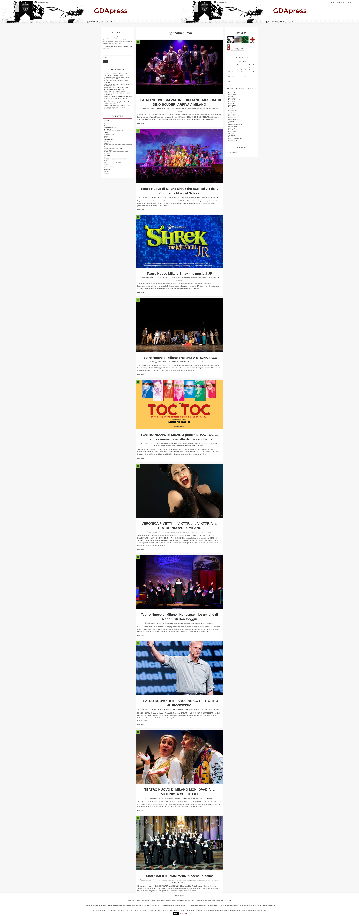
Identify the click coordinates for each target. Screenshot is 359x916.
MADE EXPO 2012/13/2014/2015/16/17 (115, 159)
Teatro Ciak (231, 103)
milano (193, 277)
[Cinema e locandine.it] (230, 39)
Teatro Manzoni (232, 98)
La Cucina (107, 155)
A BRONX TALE (175, 362)
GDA (153, 108)
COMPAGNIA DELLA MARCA (167, 108)
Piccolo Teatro (232, 112)
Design (106, 138)
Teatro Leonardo (232, 117)
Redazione (340, 2)
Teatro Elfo (231, 107)
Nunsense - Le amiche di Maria (186, 623)
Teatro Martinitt (232, 114)
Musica (106, 164)
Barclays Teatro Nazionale (235, 124)
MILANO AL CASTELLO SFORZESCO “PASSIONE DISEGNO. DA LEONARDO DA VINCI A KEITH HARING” (118, 98)
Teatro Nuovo (231, 101)
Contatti (348, 2)
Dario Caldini (164, 880)
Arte (105, 125)
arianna (185, 443)
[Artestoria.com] (237, 39)
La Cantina (107, 153)
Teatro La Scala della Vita (235, 138)
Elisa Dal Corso (173, 880)
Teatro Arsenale (232, 131)
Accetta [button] (176, 913)
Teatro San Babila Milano (235, 100)
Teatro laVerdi (232, 96)
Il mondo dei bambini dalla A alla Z (113, 148)
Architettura (107, 124)
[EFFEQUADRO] (230, 47)
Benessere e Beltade (110, 127)
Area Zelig (231, 121)
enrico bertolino (164, 709)
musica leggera (108, 166)
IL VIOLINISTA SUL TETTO (174, 798)
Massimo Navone (183, 709)
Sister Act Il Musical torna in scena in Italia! (179, 876)
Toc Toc (194, 445)
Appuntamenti (108, 122)
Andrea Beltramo (177, 443)
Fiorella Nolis (184, 197)
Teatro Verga (231, 128)
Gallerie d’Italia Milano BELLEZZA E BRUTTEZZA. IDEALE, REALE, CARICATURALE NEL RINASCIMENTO (118, 107)
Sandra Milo (179, 445)
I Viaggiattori (191, 880)
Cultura (106, 136)
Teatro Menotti (232, 137)
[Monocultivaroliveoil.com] (244, 39)
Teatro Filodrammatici (234, 115)
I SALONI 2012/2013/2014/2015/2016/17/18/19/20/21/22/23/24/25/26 (118, 144)
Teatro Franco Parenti (234, 119)
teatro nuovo (216, 108)
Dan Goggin (168, 623)
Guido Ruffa (204, 443)
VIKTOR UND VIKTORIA (196, 532)
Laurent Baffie (213, 443)
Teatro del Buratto (233, 126)
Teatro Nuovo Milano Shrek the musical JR (179, 273)
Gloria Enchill (183, 880)
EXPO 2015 (107, 141)
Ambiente (106, 120)
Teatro (106, 171)
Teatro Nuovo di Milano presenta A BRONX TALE (179, 357)
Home (333, 2)
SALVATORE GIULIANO (204, 108)
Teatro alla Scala (232, 93)
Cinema (106, 132)
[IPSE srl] (252, 39)
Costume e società (109, 134)
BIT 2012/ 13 (107, 129)
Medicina (106, 161)
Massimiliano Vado (159, 445)
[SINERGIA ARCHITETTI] (239, 47)
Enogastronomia (108, 139)
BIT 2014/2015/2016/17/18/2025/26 (113, 131)
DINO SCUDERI (181, 108)
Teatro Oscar (231, 130)
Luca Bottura (173, 709)
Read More (140, 123)
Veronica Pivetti (184, 532)
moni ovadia (191, 798)
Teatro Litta (231, 123)
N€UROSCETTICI (199, 709)
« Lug (228, 81)
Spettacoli (107, 169)
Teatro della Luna (232, 110)
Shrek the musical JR (194, 197)
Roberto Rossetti (191, 108)
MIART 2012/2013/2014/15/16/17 (113, 162)
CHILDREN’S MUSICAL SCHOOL (169, 197)
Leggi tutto (183, 913)
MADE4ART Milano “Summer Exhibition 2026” (116, 77)
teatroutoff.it (231, 135)
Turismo (106, 173)
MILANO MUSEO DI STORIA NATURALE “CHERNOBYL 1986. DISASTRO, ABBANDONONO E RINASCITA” (118, 93)
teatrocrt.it (231, 133)
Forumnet (230, 108)
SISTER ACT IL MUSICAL (207, 880)
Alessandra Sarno (166, 443)
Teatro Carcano (232, 105)
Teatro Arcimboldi (232, 94)
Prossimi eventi (108, 168)
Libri (105, 157)
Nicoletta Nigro (170, 445)
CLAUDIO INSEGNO (186, 362)
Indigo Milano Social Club (111, 79)
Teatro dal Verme (232, 140)
